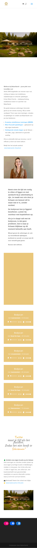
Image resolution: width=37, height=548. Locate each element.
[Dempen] (24, 322)
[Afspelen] (8, 321)
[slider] (27, 322)
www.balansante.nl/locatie (14, 483)
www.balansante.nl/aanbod (12, 148)
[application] (18, 322)
